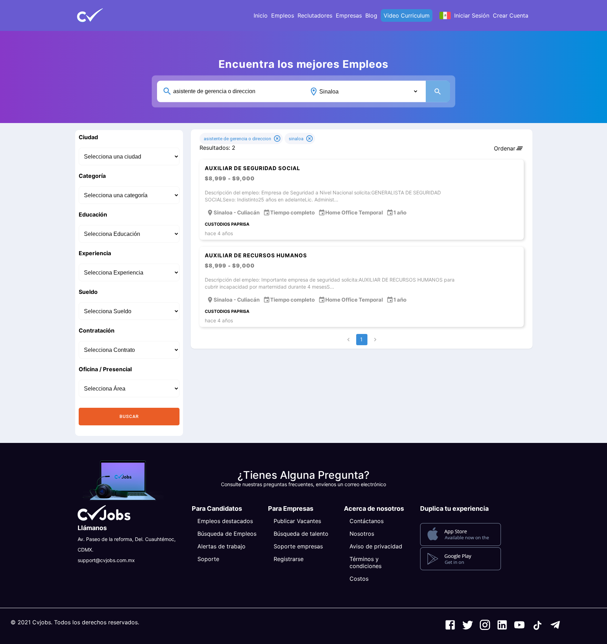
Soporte (208, 558)
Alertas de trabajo (221, 546)
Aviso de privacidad (376, 546)
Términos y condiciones (365, 562)
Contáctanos (367, 520)
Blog (371, 15)
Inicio (261, 15)
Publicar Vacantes (297, 520)
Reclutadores (315, 15)
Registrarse (289, 558)
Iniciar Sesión (471, 15)
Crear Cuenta (510, 15)
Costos (359, 578)
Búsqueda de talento (301, 533)
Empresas (349, 15)
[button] (101, 15)
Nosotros (362, 533)
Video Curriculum (407, 15)
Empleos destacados (225, 520)
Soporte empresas (298, 546)
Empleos (282, 15)
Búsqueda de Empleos (226, 533)
